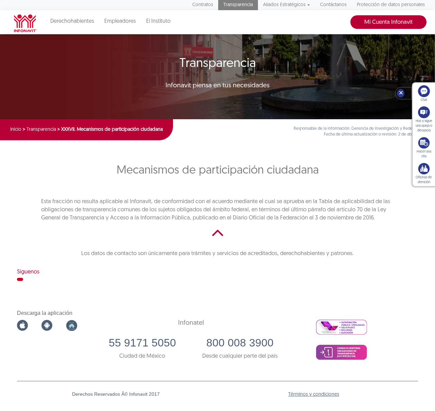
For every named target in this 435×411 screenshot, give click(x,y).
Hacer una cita (424, 154)
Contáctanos (333, 4)
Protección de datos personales (391, 4)
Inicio (15, 129)
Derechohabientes (72, 21)
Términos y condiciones (313, 394)
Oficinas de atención (424, 180)
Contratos (202, 4)
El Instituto (158, 21)
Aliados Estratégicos (284, 4)
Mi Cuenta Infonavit (388, 22)
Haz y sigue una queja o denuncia (424, 126)
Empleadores (120, 21)
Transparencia (238, 4)
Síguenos (28, 272)
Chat (424, 100)
